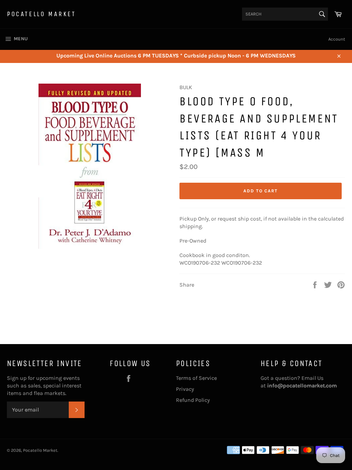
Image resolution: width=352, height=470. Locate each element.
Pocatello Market (41, 14)
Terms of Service (196, 378)
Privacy (185, 389)
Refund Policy (193, 400)
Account (336, 39)
